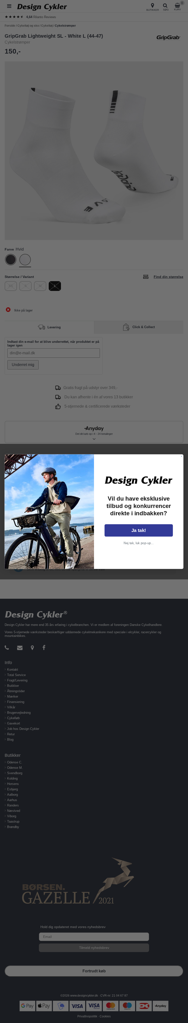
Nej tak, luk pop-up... (139, 543)
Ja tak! (138, 530)
